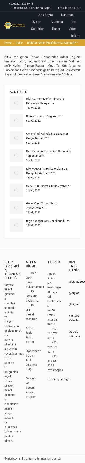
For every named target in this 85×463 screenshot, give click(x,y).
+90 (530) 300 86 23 (23, 7)
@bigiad (74, 293)
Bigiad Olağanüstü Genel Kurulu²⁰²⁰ (48, 221)
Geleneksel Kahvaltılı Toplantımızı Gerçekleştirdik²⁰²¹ (47, 136)
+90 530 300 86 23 (52, 361)
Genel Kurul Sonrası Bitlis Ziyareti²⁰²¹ (49, 186)
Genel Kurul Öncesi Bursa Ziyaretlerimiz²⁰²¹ (42, 206)
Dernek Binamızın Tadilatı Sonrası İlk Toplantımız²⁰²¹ (48, 153)
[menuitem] (45, 14)
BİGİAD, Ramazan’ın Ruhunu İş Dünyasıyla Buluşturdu (45, 101)
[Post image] (16, 103)
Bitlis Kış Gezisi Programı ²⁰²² (44, 116)
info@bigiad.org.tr (69, 7)
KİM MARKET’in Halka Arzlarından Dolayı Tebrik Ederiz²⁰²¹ (47, 171)
